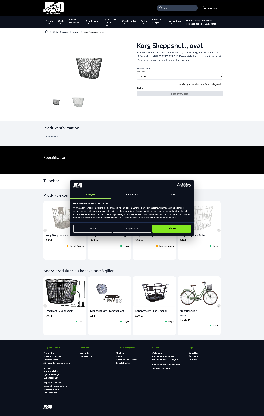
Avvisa (92, 228)
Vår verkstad (86, 356)
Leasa (46, 386)
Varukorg (212, 8)
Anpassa (130, 228)
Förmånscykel (50, 359)
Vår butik (84, 353)
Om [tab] (173, 194)
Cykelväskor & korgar (127, 359)
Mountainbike (50, 371)
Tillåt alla (171, 228)
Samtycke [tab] (91, 194)
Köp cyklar (49, 382)
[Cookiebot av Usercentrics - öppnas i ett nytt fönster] (179, 185)
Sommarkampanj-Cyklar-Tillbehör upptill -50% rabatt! (201, 22)
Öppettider (49, 353)
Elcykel (47, 367)
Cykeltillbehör (50, 377)
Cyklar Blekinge (51, 374)
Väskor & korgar (60, 32)
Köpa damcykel (51, 389)
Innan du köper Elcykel (163, 356)
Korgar (76, 32)
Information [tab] (132, 194)
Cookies (193, 359)
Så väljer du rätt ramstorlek (57, 362)
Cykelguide (158, 353)
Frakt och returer (52, 356)
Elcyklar (120, 353)
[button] (160, 8)
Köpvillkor (194, 353)
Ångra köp (194, 356)
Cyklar (119, 356)
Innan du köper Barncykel (165, 359)
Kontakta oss (50, 392)
